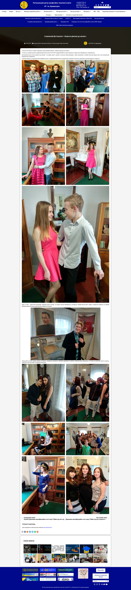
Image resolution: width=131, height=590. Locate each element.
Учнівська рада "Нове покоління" (60, 43)
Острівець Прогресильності (35, 21)
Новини (11, 11)
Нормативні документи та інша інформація (113, 11)
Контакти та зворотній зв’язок (74, 15)
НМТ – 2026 (97, 11)
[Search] (109, 7)
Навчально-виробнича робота (32, 11)
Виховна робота (48, 11)
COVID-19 (68, 18)
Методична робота (61, 11)
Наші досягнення (74, 11)
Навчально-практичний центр (33, 18)
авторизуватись (48, 527)
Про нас (18, 11)
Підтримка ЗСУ (65, 21)
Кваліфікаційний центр (51, 21)
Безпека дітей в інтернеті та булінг (54, 18)
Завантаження (58, 15)
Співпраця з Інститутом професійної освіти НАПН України (87, 21)
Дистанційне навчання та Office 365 (82, 18)
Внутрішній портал (99, 18)
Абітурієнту (86, 11)
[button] (22, 532)
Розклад (48, 15)
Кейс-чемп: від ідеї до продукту (64, 25)
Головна (4, 11)
